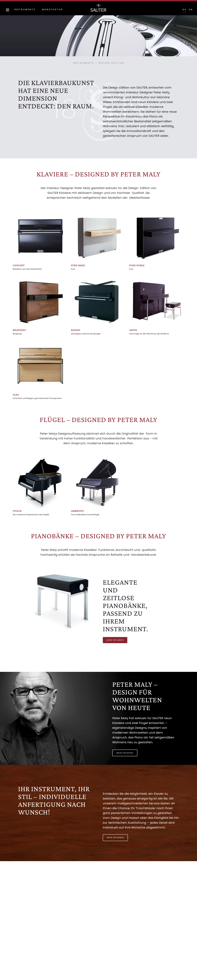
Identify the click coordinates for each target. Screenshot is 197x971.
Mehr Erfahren (115, 837)
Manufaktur (52, 9)
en (191, 9)
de (185, 9)
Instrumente (25, 9)
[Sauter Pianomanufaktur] (98, 8)
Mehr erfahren (115, 640)
